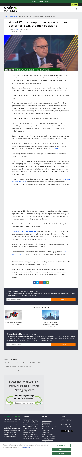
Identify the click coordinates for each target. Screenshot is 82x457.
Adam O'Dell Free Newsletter (49, 427)
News (29, 29)
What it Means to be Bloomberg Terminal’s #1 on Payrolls (50, 324)
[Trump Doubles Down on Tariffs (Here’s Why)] (13, 315)
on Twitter (55, 149)
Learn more (12, 436)
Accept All (61, 453)
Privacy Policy (45, 430)
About (43, 419)
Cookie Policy (45, 432)
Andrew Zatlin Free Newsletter (50, 429)
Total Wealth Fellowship (44, 1)
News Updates (13, 16)
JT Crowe (16, 29)
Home (5, 16)
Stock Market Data (47, 425)
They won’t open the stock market (24, 231)
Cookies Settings (61, 445)
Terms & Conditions (47, 434)
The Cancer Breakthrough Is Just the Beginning (18, 366)
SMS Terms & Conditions (48, 436)
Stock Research (46, 423)
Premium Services (46, 421)
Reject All (61, 449)
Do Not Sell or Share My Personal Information (48, 439)
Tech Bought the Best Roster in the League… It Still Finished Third (23, 363)
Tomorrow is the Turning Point (13, 370)
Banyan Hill (34, 1)
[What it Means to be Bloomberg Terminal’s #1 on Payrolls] (50, 315)
